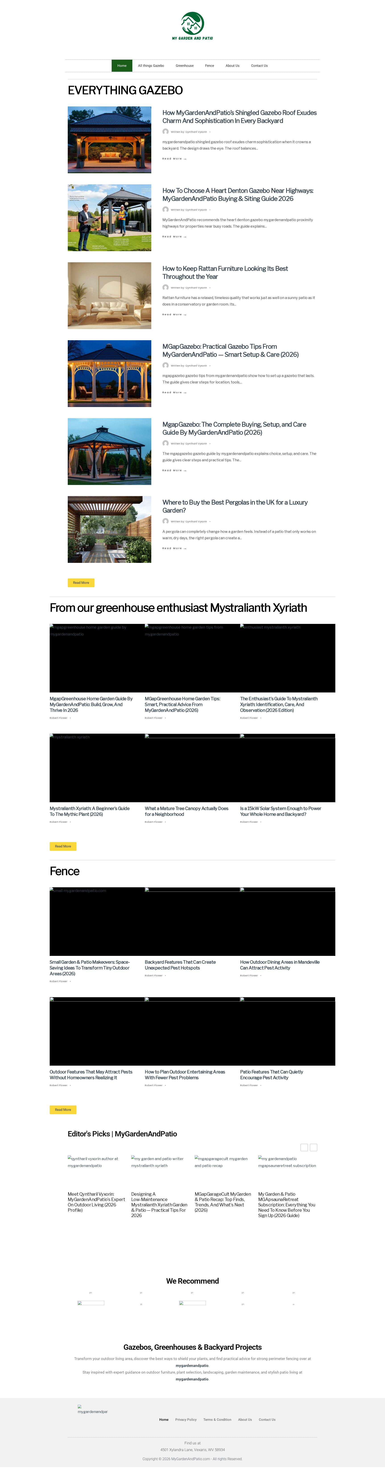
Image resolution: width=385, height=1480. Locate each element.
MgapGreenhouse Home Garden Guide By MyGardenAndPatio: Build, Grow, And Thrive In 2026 (91, 704)
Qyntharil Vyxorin (196, 132)
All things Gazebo (151, 66)
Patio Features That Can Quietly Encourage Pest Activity (271, 1075)
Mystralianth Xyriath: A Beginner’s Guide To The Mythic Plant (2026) (89, 811)
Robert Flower (58, 718)
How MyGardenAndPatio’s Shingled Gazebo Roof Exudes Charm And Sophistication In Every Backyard (239, 116)
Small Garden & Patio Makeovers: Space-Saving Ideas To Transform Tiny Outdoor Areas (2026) (90, 968)
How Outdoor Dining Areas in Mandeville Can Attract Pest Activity (280, 965)
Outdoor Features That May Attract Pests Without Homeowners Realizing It (91, 1075)
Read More (175, 158)
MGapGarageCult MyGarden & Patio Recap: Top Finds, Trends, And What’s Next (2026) (223, 1202)
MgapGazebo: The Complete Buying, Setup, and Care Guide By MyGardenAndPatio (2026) (234, 428)
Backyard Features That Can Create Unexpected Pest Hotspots (180, 965)
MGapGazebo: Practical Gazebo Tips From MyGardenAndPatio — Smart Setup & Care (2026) (230, 350)
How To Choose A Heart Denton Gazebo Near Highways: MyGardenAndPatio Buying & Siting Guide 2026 (237, 194)
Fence (209, 66)
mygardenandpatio (192, 1379)
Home (122, 66)
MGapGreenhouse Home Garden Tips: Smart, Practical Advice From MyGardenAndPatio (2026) (182, 704)
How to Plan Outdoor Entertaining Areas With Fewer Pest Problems (185, 1075)
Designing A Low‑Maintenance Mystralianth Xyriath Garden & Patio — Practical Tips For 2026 (159, 1204)
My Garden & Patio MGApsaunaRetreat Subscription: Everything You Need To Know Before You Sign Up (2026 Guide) (286, 1204)
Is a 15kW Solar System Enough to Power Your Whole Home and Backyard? (280, 811)
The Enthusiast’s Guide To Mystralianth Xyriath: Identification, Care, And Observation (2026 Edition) (279, 704)
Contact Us (259, 66)
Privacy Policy (186, 1420)
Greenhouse (185, 66)
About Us (233, 66)
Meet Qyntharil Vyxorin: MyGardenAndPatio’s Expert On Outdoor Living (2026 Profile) (96, 1202)
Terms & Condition (217, 1420)
